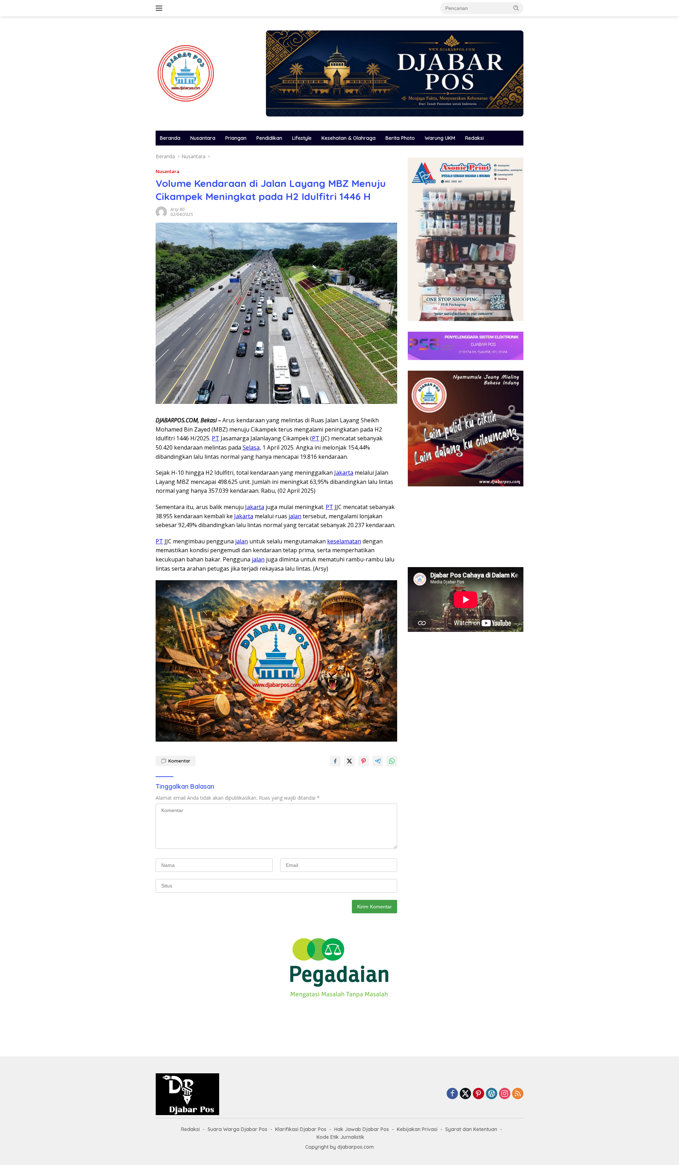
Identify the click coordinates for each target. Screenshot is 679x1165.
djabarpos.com (355, 1147)
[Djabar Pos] (186, 72)
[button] (516, 7)
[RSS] (517, 1094)
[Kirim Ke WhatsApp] (392, 761)
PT (215, 438)
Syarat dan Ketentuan (471, 1129)
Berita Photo (400, 138)
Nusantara (202, 138)
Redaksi (474, 138)
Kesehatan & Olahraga (348, 138)
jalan (295, 516)
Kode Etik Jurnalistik (340, 1137)
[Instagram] (504, 1094)
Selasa (251, 447)
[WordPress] (491, 1094)
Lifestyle (302, 138)
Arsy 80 (177, 209)
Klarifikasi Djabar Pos (300, 1129)
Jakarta (343, 472)
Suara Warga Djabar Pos (237, 1129)
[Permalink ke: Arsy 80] (161, 211)
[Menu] (160, 8)
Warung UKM (440, 138)
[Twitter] (465, 1094)
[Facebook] (452, 1094)
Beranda (170, 138)
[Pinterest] (478, 1094)
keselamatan (344, 541)
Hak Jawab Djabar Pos (361, 1129)
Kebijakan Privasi (417, 1129)
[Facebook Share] (335, 761)
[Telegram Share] (377, 761)
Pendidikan (269, 138)
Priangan (235, 138)
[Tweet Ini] (349, 761)
